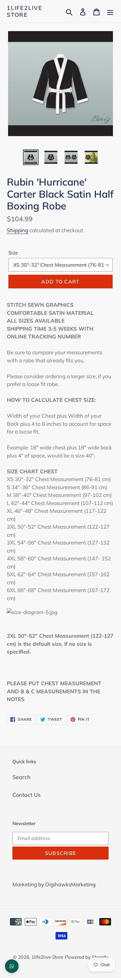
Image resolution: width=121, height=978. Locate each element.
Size (13, 253)
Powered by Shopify (86, 957)
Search (21, 777)
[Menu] (110, 11)
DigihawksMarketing (70, 884)
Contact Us (26, 794)
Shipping (17, 230)
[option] (31, 157)
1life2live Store (25, 11)
